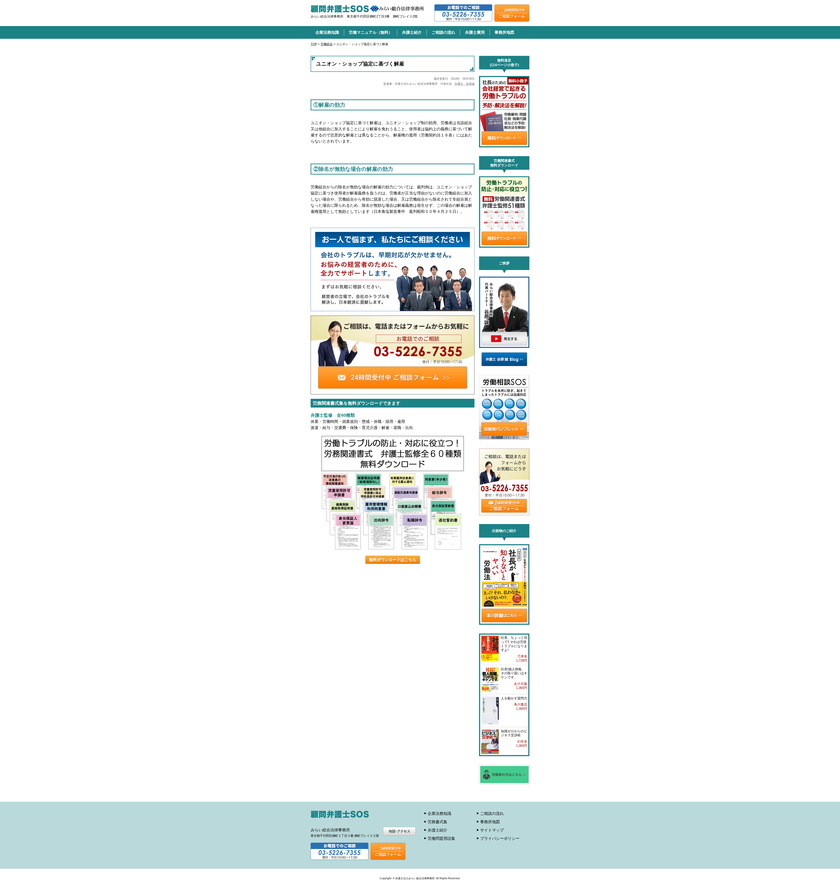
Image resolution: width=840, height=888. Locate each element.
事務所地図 (504, 32)
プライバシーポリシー (500, 838)
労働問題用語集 (441, 838)
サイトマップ (492, 830)
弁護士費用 (475, 32)
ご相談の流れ (443, 32)
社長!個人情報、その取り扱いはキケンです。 (514, 673)
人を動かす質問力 (514, 698)
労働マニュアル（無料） (370, 32)
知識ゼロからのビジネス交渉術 (514, 733)
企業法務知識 (327, 32)
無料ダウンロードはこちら (392, 560)
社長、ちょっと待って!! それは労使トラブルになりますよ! (514, 644)
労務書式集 (437, 822)
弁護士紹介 (412, 32)
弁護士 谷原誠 (464, 83)
